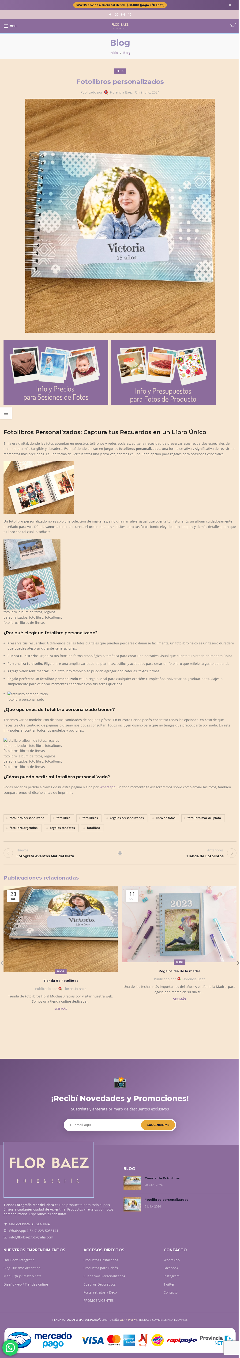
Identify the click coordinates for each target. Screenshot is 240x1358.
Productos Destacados (100, 1260)
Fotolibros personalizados (166, 1199)
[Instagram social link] (123, 14)
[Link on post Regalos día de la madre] (179, 924)
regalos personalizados (127, 818)
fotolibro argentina (24, 828)
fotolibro (93, 828)
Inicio (114, 52)
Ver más (60, 1009)
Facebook (171, 1268)
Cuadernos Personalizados (104, 1276)
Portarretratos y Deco (100, 1292)
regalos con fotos (62, 828)
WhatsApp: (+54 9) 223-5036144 (33, 1230)
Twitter (169, 1284)
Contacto (170, 1292)
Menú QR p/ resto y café (22, 1276)
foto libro (63, 818)
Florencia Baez (121, 92)
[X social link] (116, 14)
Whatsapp (108, 787)
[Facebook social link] (110, 14)
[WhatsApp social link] (129, 14)
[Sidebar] (6, 413)
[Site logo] (120, 25)
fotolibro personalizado (27, 818)
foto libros (90, 818)
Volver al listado (120, 853)
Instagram (172, 1276)
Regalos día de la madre (179, 971)
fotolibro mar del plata (204, 818)
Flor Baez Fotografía (19, 1260)
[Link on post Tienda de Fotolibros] (61, 929)
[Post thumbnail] (132, 1183)
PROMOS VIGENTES (98, 1300)
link (6, 730)
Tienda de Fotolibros (60, 980)
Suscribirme (158, 1125)
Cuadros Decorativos (99, 1284)
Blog (126, 52)
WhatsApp (172, 1260)
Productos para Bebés (100, 1268)
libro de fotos (165, 818)
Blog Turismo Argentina (22, 1268)
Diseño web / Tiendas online (26, 1284)
